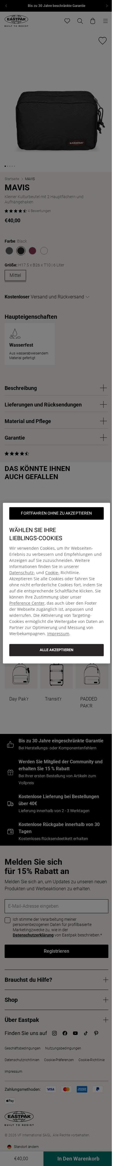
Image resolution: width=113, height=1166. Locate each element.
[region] (56, 583)
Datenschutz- (22, 572)
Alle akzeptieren (56, 650)
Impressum (58, 633)
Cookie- (52, 572)
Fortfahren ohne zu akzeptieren (56, 513)
